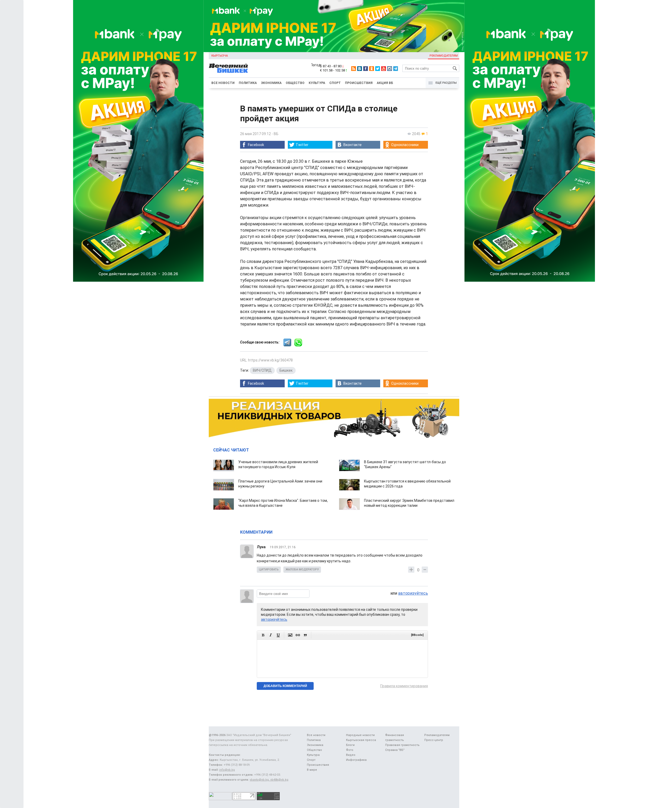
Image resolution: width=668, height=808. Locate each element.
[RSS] (353, 68)
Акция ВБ (385, 83)
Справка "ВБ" (394, 750)
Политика (248, 83)
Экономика (271, 83)
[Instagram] (389, 68)
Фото (349, 750)
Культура (317, 83)
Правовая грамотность (402, 745)
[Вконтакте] (359, 68)
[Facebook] (365, 68)
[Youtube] (383, 68)
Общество (295, 83)
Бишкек (286, 370)
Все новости (223, 83)
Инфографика (356, 760)
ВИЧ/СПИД (262, 370)
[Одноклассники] (371, 68)
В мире (312, 769)
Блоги (350, 745)
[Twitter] (377, 68)
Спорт (335, 83)
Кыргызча (219, 55)
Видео (350, 755)
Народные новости (360, 735)
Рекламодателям (444, 55)
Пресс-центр (433, 740)
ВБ (276, 134)
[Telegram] (395, 68)
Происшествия (359, 83)
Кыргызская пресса (361, 740)
